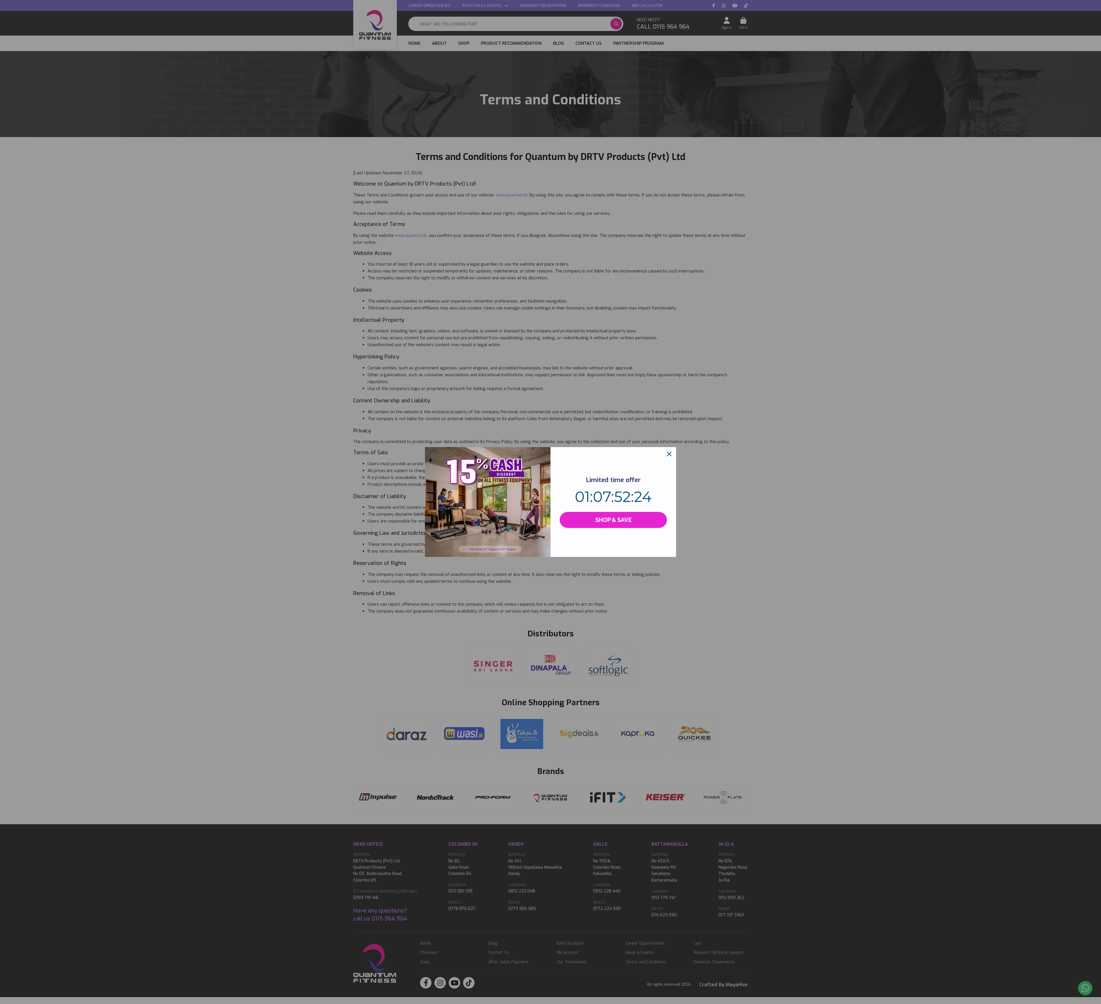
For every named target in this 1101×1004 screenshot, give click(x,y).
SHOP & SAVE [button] (613, 519)
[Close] (669, 454)
